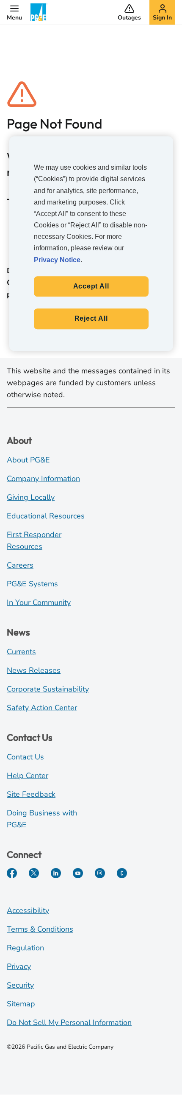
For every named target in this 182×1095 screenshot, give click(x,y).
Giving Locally (31, 497)
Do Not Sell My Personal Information (69, 1022)
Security (20, 985)
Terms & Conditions (40, 929)
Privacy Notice (57, 259)
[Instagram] (100, 873)
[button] (14, 12)
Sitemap (21, 1004)
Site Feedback (31, 794)
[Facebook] (12, 873)
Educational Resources (46, 516)
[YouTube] (78, 873)
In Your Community (39, 602)
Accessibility (28, 910)
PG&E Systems (32, 584)
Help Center (27, 775)
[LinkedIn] (56, 873)
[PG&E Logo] (38, 12)
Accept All (91, 286)
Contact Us (25, 757)
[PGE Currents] (122, 873)
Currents (21, 652)
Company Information (43, 478)
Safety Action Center (42, 708)
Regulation (25, 948)
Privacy (19, 966)
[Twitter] (34, 873)
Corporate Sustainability (48, 689)
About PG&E (28, 460)
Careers (20, 565)
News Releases (34, 670)
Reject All (91, 318)
